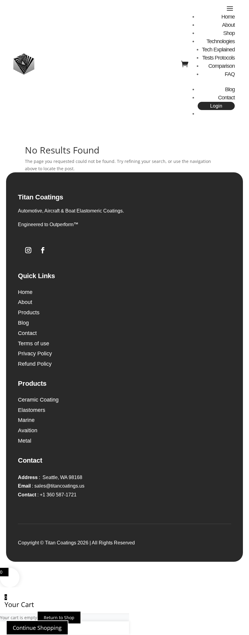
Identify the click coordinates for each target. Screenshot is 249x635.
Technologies (220, 41)
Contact (226, 98)
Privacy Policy (35, 353)
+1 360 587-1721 (47, 494)
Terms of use (33, 343)
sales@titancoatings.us (51, 485)
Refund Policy (35, 364)
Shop (229, 33)
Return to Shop (59, 617)
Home (228, 17)
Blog (230, 89)
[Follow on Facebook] (43, 250)
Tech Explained (218, 50)
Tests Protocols (218, 58)
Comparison (221, 66)
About (228, 25)
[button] (124, 224)
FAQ (230, 74)
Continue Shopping (37, 627)
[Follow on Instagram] (28, 250)
